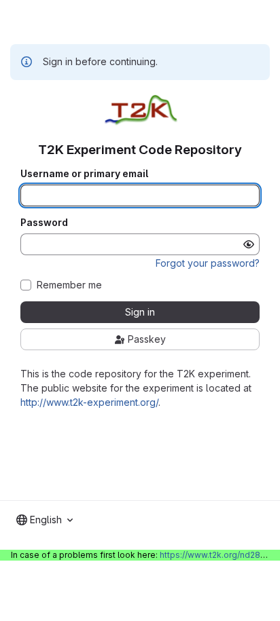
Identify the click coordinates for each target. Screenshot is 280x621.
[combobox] (44, 520)
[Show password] (249, 244)
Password (44, 222)
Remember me (69, 285)
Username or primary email (84, 173)
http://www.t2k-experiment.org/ (89, 402)
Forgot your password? (208, 263)
